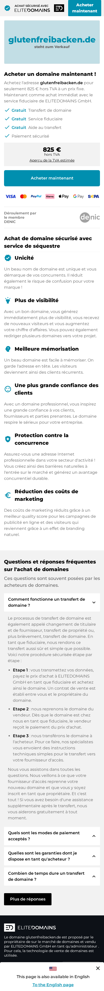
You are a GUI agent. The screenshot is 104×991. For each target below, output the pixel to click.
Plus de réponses (27, 899)
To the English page (53, 984)
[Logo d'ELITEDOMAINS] (52, 928)
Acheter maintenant (84, 8)
